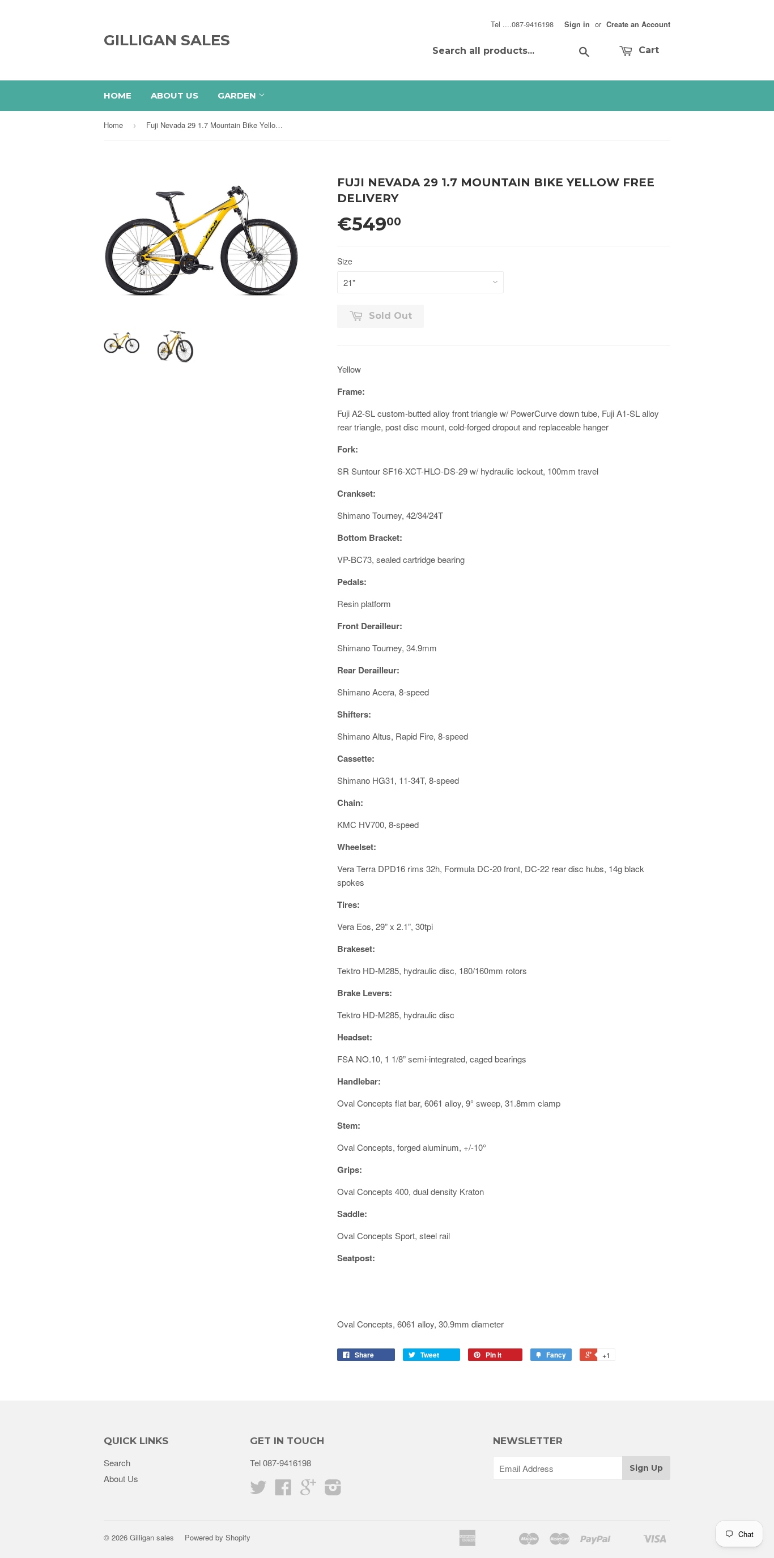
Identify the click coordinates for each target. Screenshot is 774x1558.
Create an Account (638, 24)
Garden (238, 95)
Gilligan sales (167, 40)
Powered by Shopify (217, 1537)
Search (117, 1463)
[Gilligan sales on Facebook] (283, 1490)
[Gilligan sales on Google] (308, 1490)
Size (344, 261)
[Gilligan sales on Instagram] (333, 1490)
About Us (174, 95)
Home (117, 95)
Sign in (577, 24)
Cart (647, 50)
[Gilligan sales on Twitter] (258, 1490)
